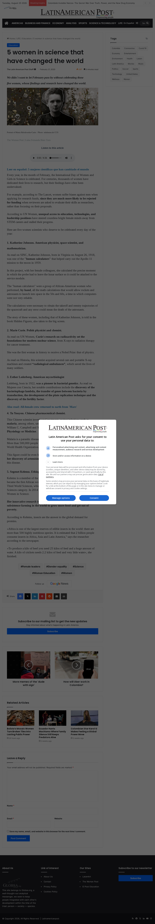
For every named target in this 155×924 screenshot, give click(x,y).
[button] (77, 462)
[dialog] (77, 462)
